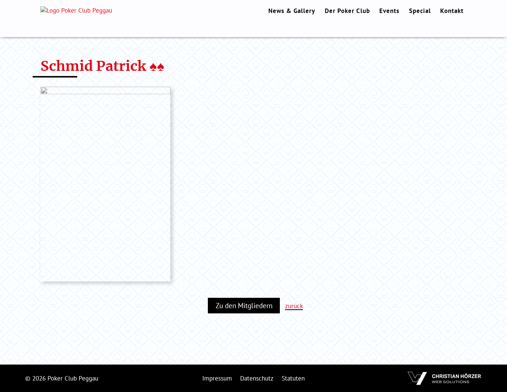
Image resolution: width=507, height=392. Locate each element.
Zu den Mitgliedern (244, 305)
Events (389, 11)
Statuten (293, 378)
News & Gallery (291, 11)
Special (420, 11)
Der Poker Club (347, 11)
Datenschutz (257, 378)
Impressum (217, 378)
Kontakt (452, 11)
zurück (294, 306)
